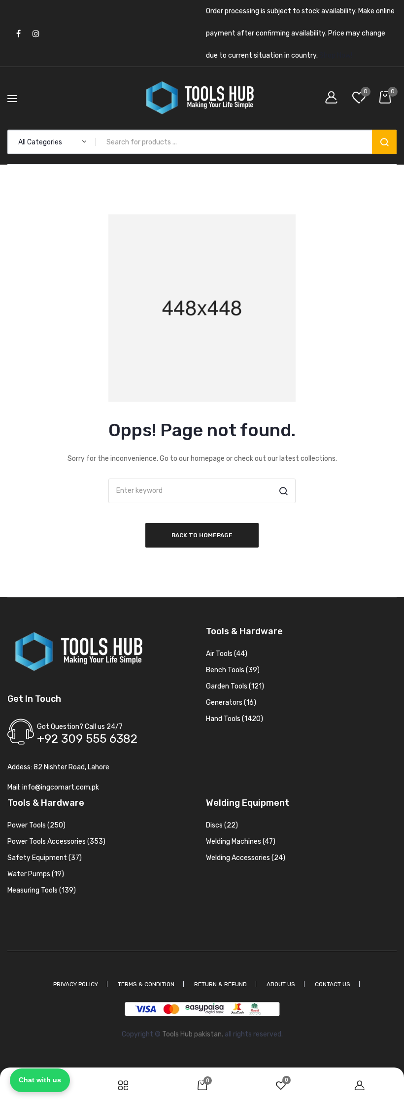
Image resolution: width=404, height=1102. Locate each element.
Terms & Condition (146, 984)
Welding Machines (240, 841)
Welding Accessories (245, 858)
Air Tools (226, 654)
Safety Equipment (44, 858)
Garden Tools (235, 686)
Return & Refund (220, 984)
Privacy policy (75, 984)
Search (384, 142)
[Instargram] (36, 33)
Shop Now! (335, 55)
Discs (222, 825)
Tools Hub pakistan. (192, 1034)
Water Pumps (35, 874)
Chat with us (40, 1080)
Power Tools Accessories (56, 841)
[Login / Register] (333, 98)
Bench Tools (233, 670)
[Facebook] (18, 33)
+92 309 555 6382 (87, 739)
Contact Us (332, 984)
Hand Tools (234, 719)
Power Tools (36, 825)
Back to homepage (202, 535)
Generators (231, 702)
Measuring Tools (41, 890)
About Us (281, 984)
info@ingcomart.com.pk (60, 787)
